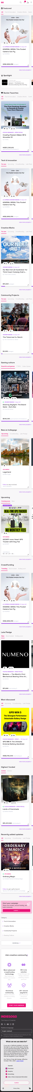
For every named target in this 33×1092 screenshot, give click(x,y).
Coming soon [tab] (5, 501)
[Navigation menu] (31, 2)
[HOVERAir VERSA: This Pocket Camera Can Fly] (15, 29)
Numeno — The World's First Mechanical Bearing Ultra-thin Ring (15, 676)
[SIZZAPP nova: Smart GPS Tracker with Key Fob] (15, 519)
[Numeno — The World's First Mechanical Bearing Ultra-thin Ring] (15, 654)
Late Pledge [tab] (23, 433)
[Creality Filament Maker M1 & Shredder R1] (15, 115)
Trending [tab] (4, 568)
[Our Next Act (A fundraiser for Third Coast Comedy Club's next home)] (15, 250)
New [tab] (13, 501)
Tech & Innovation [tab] (10, 12)
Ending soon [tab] (22, 568)
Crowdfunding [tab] (20, 164)
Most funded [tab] (13, 568)
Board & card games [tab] (8, 366)
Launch (16, 910)
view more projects (25, 70)
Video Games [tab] (26, 366)
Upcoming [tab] (11, 164)
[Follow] (4, 465)
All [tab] (2, 12)
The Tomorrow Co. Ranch (12, 337)
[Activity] (24, 2)
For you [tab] (3, 164)
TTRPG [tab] (18, 366)
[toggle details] (29, 66)
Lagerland (7, 472)
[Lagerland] (15, 452)
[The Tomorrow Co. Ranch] (15, 317)
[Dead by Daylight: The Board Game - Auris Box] (15, 384)
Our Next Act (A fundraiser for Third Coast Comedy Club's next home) (15, 272)
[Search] (21, 2)
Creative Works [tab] (22, 12)
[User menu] (27, 2)
